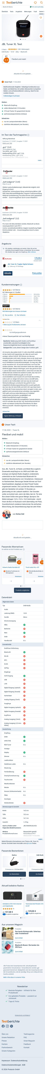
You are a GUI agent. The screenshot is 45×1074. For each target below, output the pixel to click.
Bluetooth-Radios (8, 7)
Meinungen (28, 11)
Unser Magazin (29, 1041)
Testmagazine (29, 1034)
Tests (11, 11)
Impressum (6, 1061)
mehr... (40, 160)
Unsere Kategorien (8, 1051)
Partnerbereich (7, 1048)
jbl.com (29, 843)
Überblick (5, 11)
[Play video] (41, 36)
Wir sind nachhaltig (37, 7)
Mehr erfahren (32, 252)
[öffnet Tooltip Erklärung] (28, 135)
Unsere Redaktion (8, 1037)
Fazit (35, 11)
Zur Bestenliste (14, 874)
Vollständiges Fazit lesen (11, 96)
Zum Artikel (18, 938)
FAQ (25, 1037)
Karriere (4, 1044)
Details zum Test (7, 143)
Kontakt (27, 1048)
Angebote (19, 11)
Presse (4, 1041)
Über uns (5, 1034)
